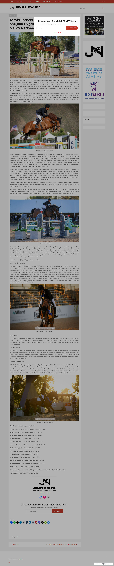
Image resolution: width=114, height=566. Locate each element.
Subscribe (72, 28)
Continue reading (57, 32)
